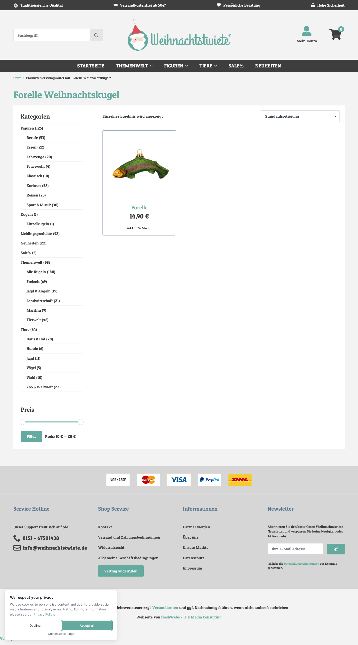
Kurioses (34, 185)
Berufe (32, 137)
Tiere (205, 66)
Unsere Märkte (195, 547)
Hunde (32, 348)
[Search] (96, 35)
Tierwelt (34, 319)
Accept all (87, 625)
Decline (35, 625)
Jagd (30, 358)
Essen (32, 147)
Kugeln (27, 214)
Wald (31, 377)
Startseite (90, 66)
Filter (31, 436)
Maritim (34, 310)
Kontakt (105, 526)
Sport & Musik (39, 204)
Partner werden (196, 526)
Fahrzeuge (35, 156)
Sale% (236, 66)
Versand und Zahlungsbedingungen (129, 537)
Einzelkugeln (38, 223)
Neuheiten (268, 66)
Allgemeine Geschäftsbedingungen (128, 557)
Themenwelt (132, 66)
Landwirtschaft (40, 300)
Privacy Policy (44, 614)
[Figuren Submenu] (188, 66)
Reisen (32, 195)
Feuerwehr (36, 166)
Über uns (190, 537)
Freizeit (33, 281)
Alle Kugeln (36, 271)
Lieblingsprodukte (36, 233)
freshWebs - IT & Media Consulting (191, 617)
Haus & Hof (36, 339)
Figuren (173, 66)
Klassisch (34, 175)
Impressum (192, 568)
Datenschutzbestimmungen (301, 563)
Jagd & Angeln (39, 291)
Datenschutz (193, 557)
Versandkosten (165, 607)
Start (17, 78)
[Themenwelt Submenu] (152, 66)
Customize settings (61, 634)
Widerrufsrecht (111, 547)
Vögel (31, 367)
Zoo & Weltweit (40, 386)
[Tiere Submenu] (217, 66)
